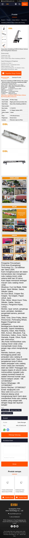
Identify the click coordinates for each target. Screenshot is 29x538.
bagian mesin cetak (7, 413)
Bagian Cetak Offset (15, 410)
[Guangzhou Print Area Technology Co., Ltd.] (8, 4)
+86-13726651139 (23, 1)
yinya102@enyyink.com (8, 1)
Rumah (3, 20)
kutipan (25, 4)
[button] (4, 47)
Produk (8, 20)
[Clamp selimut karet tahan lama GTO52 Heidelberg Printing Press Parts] (7, 482)
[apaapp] (4, 429)
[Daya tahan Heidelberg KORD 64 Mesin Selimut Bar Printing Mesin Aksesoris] (17, 37)
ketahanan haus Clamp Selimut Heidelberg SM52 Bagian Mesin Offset (21, 491)
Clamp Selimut (15, 20)
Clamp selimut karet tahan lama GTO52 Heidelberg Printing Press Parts (7, 491)
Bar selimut (5, 410)
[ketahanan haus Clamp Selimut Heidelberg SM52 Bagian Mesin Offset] (21, 482)
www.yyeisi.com (16, 392)
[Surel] (8, 430)
